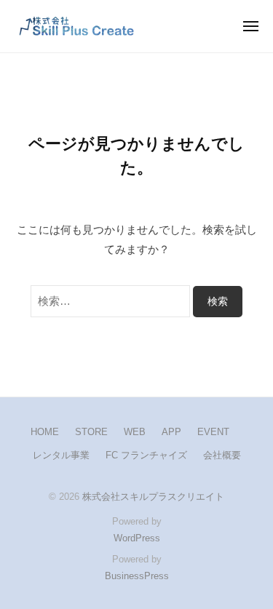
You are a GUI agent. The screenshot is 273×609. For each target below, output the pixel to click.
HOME (45, 431)
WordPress (137, 538)
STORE (91, 431)
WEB (135, 431)
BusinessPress (137, 575)
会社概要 (222, 455)
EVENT (213, 431)
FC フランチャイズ (146, 455)
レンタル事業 (61, 455)
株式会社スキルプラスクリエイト (153, 496)
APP (171, 431)
